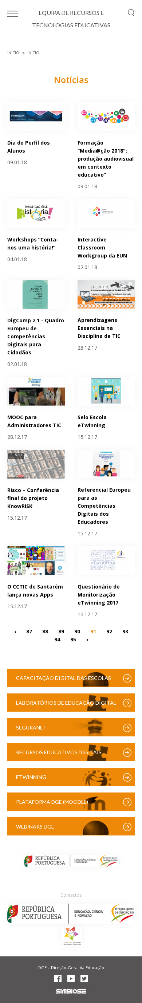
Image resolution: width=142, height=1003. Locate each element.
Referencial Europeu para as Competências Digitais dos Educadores (104, 505)
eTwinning (31, 777)
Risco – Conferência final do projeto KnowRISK (33, 498)
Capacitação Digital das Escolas (63, 678)
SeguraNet (31, 727)
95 (73, 639)
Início (13, 52)
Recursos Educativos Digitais (59, 752)
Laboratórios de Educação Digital (66, 703)
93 (125, 631)
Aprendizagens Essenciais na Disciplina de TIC (99, 327)
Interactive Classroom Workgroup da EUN (102, 247)
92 (109, 631)
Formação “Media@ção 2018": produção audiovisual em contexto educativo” (106, 158)
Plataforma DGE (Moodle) (52, 802)
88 (45, 631)
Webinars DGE (35, 826)
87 (29, 631)
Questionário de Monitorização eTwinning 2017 (99, 594)
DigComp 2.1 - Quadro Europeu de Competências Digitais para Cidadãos (35, 336)
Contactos (71, 895)
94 (57, 639)
